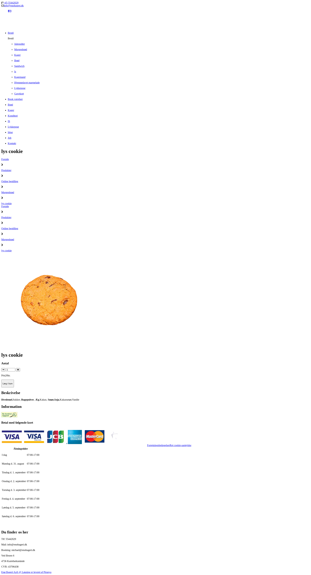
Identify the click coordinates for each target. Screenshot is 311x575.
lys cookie (6, 203)
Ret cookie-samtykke (180, 445)
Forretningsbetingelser (158, 445)
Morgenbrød (7, 192)
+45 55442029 (10, 2)
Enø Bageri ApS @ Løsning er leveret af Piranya (26, 572)
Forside (5, 159)
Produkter (6, 170)
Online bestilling (9, 181)
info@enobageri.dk (14, 5)
